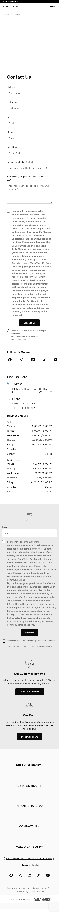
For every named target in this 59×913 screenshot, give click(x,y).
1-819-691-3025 (27, 403)
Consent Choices (38, 892)
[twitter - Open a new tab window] (44, 359)
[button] (29, 632)
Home (7, 14)
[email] (9, 117)
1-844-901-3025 (28, 408)
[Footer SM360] (42, 899)
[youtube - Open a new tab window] (55, 359)
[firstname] (12, 87)
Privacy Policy (22, 892)
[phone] (10, 132)
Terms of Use (47, 888)
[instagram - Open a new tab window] (21, 359)
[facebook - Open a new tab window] (10, 359)
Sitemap (35, 888)
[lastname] (12, 102)
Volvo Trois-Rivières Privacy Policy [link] (24, 336)
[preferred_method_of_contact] (20, 162)
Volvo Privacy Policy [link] (18, 339)
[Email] (4, 526)
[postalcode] (12, 147)
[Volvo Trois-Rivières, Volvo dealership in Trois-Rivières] (10, 6)
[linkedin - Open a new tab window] (33, 359)
